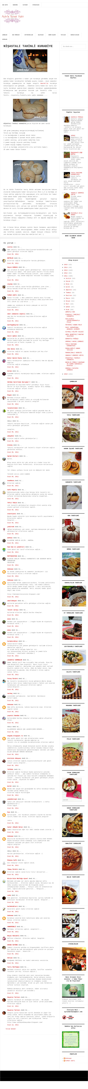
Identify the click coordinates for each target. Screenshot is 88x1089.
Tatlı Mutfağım (13, 967)
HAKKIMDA (15, 5)
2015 (66, 264)
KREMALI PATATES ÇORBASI (71, 369)
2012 (66, 273)
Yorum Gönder (11, 1029)
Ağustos (69, 290)
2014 (66, 267)
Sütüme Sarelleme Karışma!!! (19, 382)
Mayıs (68, 298)
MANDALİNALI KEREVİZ (73, 352)
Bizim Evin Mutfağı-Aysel (18, 878)
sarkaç (10, 693)
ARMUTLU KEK (70, 312)
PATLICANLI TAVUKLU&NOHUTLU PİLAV (72, 320)
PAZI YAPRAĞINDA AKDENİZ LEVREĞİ (72, 328)
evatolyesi (12, 514)
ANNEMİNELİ (12, 926)
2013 (66, 270)
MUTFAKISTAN (12, 556)
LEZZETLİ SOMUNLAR (15, 660)
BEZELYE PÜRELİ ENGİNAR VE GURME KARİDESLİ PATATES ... (74, 364)
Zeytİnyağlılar (28, 35)
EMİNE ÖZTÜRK (13, 945)
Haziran (69, 295)
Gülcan (10, 958)
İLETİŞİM (25, 5)
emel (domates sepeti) (16, 314)
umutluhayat (12, 601)
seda (9, 895)
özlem (10, 371)
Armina (10, 445)
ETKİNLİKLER (36, 5)
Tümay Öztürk (13, 869)
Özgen (10, 395)
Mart (68, 304)
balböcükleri (13, 906)
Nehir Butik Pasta (15, 358)
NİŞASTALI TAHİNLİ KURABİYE (72, 358)
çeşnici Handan (13, 715)
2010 (66, 374)
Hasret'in (44, 83)
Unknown (10, 569)
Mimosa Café (12, 860)
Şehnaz (10, 538)
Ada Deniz (11, 349)
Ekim (68, 284)
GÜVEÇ (73, 135)
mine (9, 619)
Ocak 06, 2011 (13, 700)
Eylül (68, 287)
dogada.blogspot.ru (15, 736)
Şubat (68, 307)
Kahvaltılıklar (75, 35)
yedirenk (11, 527)
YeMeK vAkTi (12, 295)
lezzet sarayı (13, 610)
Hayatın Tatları (14, 997)
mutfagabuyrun (13, 325)
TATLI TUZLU (12, 503)
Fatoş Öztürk (13, 678)
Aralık (69, 278)
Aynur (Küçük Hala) (15, 827)
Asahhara (11, 480)
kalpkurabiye (13, 641)
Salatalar (40, 35)
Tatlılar (63, 35)
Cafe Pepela (12, 490)
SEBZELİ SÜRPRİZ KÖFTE (74, 355)
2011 (66, 276)
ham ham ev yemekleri (16, 547)
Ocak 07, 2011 (13, 993)
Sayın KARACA (13, 267)
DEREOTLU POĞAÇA (71, 339)
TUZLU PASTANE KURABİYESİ (76, 173)
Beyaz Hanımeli (13, 936)
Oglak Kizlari (13, 456)
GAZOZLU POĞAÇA (77, 117)
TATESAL (10, 769)
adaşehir (11, 436)
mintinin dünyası (14, 758)
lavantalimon (13, 408)
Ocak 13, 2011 (13, 1025)
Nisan (68, 301)
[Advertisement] (32, 28)
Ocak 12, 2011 (13, 1006)
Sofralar (4, 39)
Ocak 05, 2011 (13, 254)
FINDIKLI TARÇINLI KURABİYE (72, 315)
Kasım (68, 281)
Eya (9, 812)
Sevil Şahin (12, 336)
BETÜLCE (10, 258)
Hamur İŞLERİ (52, 35)
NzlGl (10, 786)
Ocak (68, 309)
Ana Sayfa (5, 5)
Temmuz (69, 292)
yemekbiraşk (12, 799)
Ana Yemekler (15, 35)
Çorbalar (4, 35)
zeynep (10, 284)
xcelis (10, 247)
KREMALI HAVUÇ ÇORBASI (74, 341)
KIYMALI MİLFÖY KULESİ (74, 332)
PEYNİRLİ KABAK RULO (73, 325)
